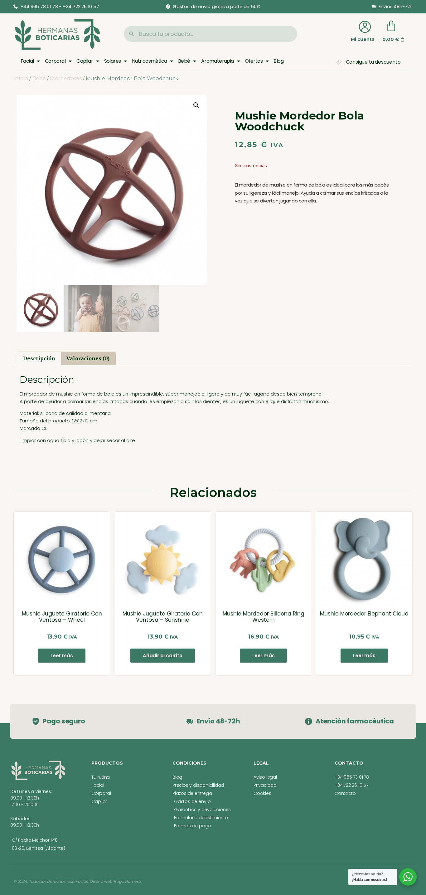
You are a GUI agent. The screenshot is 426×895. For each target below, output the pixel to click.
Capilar (84, 61)
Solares (112, 61)
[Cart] (391, 26)
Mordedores (66, 78)
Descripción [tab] (39, 358)
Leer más (62, 655)
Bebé (184, 61)
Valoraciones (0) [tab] (87, 358)
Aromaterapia (217, 61)
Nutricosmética (149, 61)
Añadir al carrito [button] (162, 655)
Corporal (55, 61)
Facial (27, 61)
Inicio (20, 78)
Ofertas (254, 61)
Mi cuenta (363, 39)
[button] (196, 105)
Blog (278, 61)
